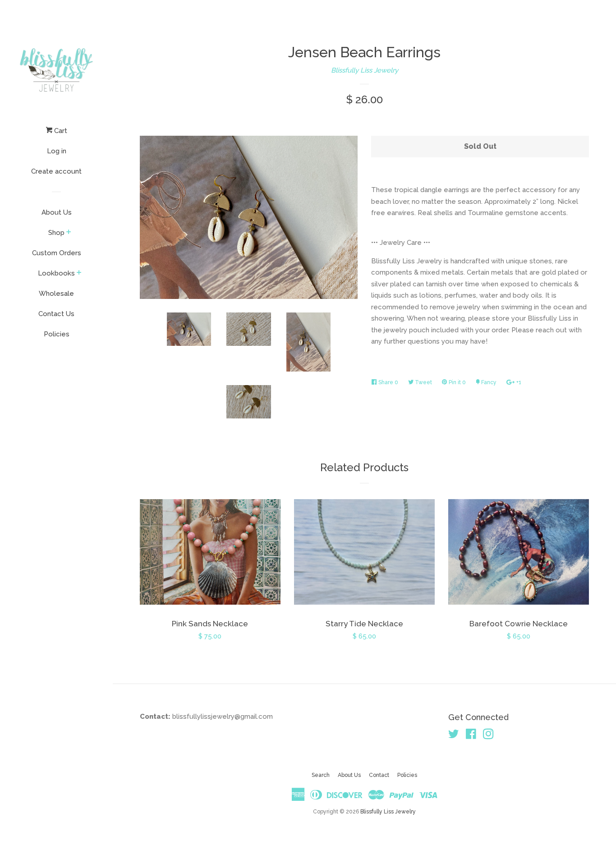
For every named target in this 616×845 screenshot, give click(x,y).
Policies (56, 334)
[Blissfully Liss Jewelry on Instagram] (488, 736)
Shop (56, 233)
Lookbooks (56, 273)
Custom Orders (56, 253)
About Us (56, 212)
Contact (379, 775)
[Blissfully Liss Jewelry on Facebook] (471, 736)
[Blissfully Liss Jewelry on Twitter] (453, 736)
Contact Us (56, 314)
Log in (56, 151)
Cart (59, 131)
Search (321, 775)
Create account (56, 171)
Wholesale (56, 293)
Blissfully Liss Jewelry (364, 70)
